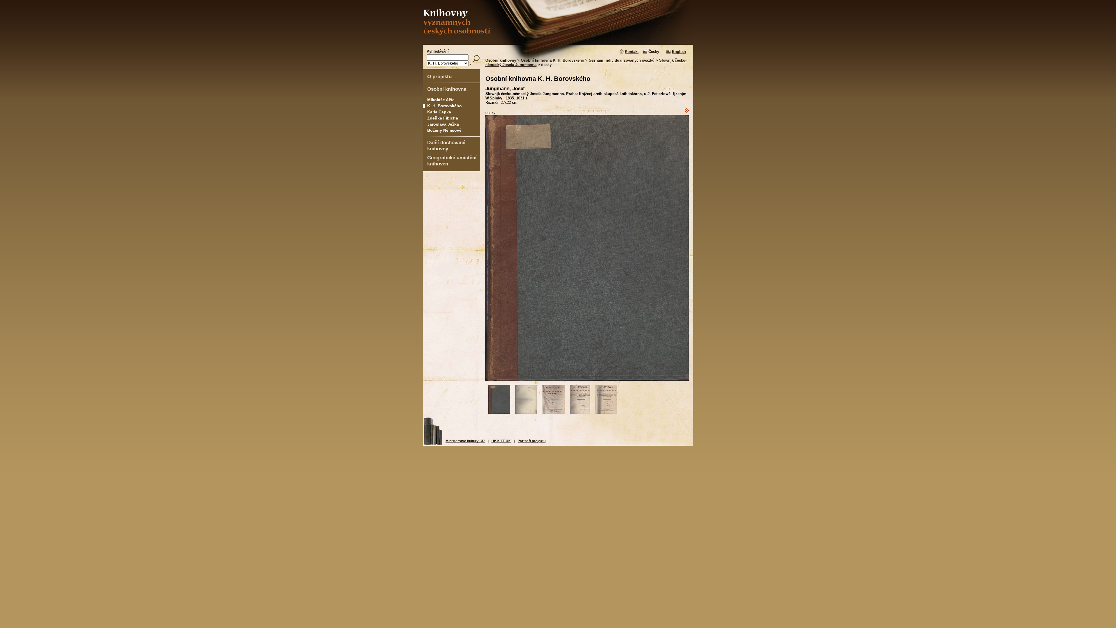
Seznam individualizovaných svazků (621, 60)
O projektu (439, 76)
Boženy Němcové (444, 130)
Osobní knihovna (446, 89)
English (679, 51)
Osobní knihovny (500, 60)
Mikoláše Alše (441, 99)
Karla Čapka (439, 112)
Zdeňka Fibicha (442, 118)
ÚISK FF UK (501, 441)
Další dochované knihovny (446, 145)
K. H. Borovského (444, 106)
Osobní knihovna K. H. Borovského (552, 60)
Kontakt (632, 51)
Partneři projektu (532, 441)
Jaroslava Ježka (443, 124)
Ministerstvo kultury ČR (465, 441)
